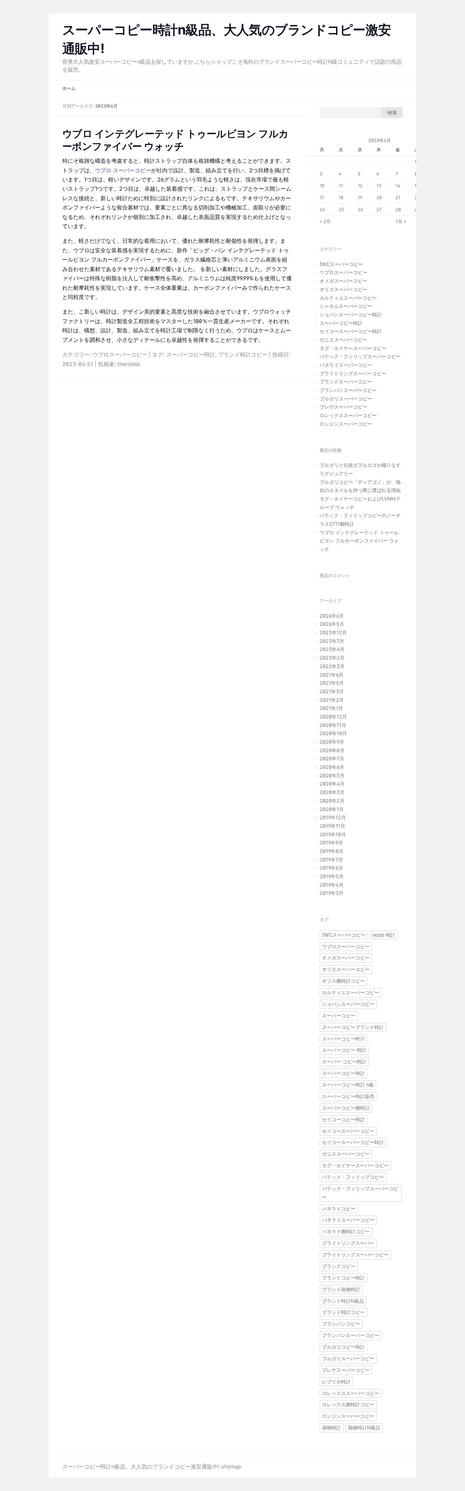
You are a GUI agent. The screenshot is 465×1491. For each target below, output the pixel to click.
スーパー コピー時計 (344, 1061)
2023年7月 (332, 641)
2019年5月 (331, 876)
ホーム (69, 88)
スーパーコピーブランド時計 (353, 1027)
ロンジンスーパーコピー (346, 424)
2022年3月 (332, 666)
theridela (128, 364)
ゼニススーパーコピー (343, 340)
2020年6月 (332, 767)
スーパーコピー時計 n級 (348, 1085)
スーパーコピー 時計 (344, 1050)
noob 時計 (383, 935)
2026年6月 (332, 616)
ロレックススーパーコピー (348, 415)
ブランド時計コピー (242, 354)
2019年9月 (331, 842)
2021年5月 (332, 683)
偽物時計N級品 (364, 1427)
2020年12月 (333, 716)
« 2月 (325, 221)
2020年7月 (332, 758)
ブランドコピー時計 (343, 1278)
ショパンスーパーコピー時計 (351, 314)
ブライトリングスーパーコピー (353, 373)
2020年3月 (332, 792)
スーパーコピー (338, 1015)
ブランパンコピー (341, 1324)
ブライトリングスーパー (348, 1243)
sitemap (231, 1466)
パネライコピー (338, 1208)
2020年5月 (332, 775)
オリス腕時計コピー (343, 981)
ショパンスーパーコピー (348, 1004)
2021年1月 (331, 708)
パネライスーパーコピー (346, 365)
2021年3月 (332, 691)
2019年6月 (331, 868)
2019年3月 (331, 893)
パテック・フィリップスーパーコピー (360, 356)
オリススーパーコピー (343, 289)
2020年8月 (332, 750)
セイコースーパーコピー (348, 1131)
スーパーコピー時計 (190, 354)
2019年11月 (332, 826)
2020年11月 (333, 725)
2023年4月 (332, 649)
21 (398, 197)
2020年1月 (332, 809)
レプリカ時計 (336, 1381)
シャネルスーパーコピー (346, 306)
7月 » (401, 221)
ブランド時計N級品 (343, 1301)
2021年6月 (331, 675)
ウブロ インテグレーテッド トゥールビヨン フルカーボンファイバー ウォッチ (359, 540)
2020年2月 (332, 801)
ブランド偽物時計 (341, 1289)
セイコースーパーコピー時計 (351, 331)
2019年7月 (331, 859)
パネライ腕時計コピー (346, 1231)
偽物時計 (331, 1427)
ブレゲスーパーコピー (343, 407)
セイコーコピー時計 (343, 1119)
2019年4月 (331, 885)
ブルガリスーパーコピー (346, 398)
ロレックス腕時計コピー (348, 1404)
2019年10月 (333, 834)
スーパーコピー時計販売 (348, 1096)
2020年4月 (332, 784)
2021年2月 (332, 700)
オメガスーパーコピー (343, 281)
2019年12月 (333, 817)
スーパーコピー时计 (343, 1039)
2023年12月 (333, 632)
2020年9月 (332, 742)
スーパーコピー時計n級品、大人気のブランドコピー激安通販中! (140, 1466)
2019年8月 (331, 851)
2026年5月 (332, 624)
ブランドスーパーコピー (346, 381)
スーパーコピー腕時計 (346, 1108)
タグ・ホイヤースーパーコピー (353, 348)
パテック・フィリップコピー (353, 1177)
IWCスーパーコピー (341, 264)
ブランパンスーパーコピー (348, 390)
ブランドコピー (338, 1266)
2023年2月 (332, 658)
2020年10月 (333, 733)
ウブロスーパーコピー (120, 354)
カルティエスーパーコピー (348, 298)
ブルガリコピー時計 (343, 1347)
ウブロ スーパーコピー (123, 170)
